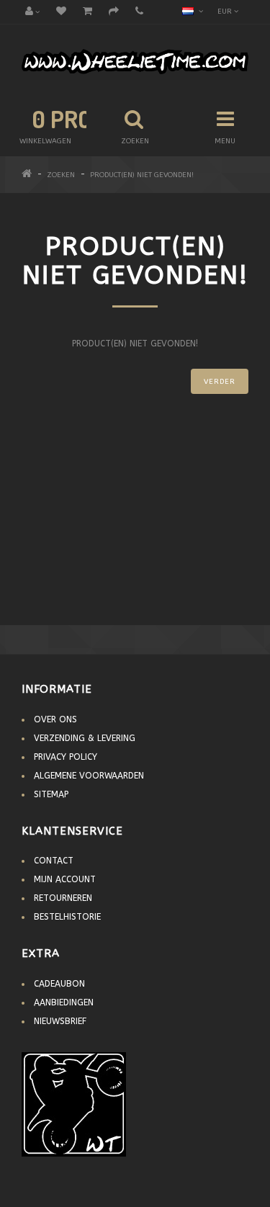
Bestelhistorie (67, 917)
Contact (53, 861)
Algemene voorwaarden (89, 776)
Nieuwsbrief (60, 1021)
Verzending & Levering (84, 738)
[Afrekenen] (114, 12)
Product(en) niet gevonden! (142, 175)
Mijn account (65, 879)
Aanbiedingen (64, 1002)
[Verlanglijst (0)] (61, 12)
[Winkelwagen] (87, 12)
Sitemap (51, 794)
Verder (219, 381)
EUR (225, 11)
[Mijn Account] (32, 12)
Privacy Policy (65, 757)
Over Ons (55, 719)
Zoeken (61, 175)
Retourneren (63, 898)
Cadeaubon (59, 984)
